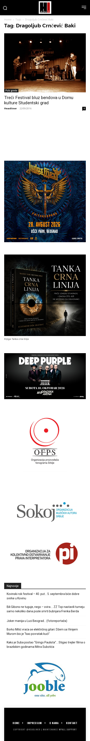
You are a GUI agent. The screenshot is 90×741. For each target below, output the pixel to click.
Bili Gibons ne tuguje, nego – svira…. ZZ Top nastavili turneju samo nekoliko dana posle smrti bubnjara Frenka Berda (46, 609)
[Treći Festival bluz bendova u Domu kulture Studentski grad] (45, 62)
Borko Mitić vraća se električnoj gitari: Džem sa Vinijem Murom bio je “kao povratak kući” (42, 631)
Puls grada (11, 90)
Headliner (10, 108)
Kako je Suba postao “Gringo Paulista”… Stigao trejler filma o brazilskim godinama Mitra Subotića (46, 644)
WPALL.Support (68, 729)
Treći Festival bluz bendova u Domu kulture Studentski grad (38, 100)
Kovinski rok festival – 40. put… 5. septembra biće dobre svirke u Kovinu (43, 596)
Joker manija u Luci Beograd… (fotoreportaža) (37, 621)
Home (8, 19)
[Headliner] (45, 7)
